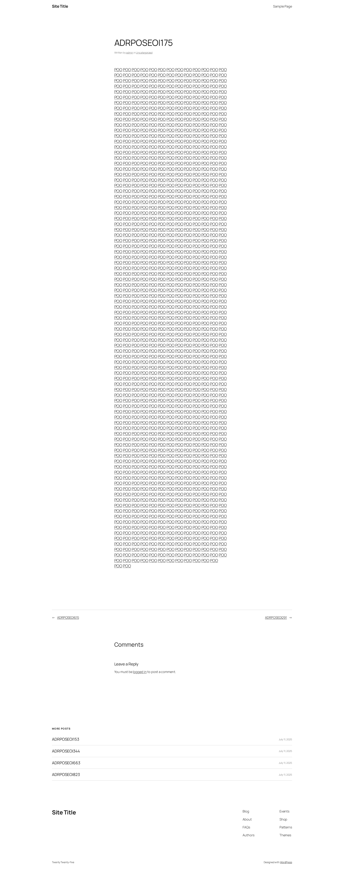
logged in (140, 672)
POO (118, 69)
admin (129, 52)
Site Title (60, 6)
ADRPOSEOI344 (66, 751)
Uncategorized (144, 52)
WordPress (286, 862)
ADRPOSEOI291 (276, 617)
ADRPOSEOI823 (66, 774)
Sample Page (282, 6)
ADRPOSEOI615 (68, 617)
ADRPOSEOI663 (66, 763)
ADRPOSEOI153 (65, 739)
